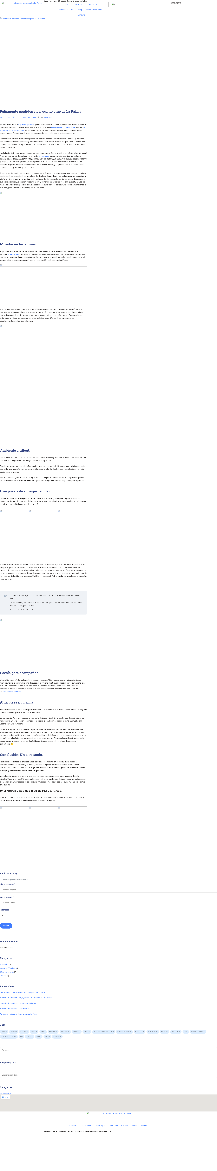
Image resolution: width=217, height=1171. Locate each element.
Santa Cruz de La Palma (8, 1036)
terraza (39, 1036)
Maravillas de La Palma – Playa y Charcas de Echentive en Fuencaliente (26, 998)
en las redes (44, 156)
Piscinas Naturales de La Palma (104, 1031)
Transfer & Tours (66, 9)
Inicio (67, 4)
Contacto (81, 15)
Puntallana (164, 1031)
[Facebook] (47, 1115)
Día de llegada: (7, 884)
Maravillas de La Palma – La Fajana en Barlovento (18, 1003)
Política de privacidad (119, 1125)
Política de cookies (140, 1125)
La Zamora (76, 1031)
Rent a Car (93, 4)
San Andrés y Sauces (198, 1031)
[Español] (113, 4)
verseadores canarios (12, 691)
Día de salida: (7, 897)
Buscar (213, 1075)
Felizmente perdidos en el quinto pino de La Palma (40, 111)
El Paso (43, 1031)
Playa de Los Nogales (124, 1031)
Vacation (3, 976)
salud (186, 1031)
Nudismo (87, 1031)
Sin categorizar (5, 1093)
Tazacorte (29, 1036)
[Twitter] (53, 1115)
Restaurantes (176, 1031)
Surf (21, 1036)
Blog (80, 9)
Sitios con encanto (29, 117)
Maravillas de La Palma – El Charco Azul (14, 1009)
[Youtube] (65, 1115)
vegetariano (57, 1036)
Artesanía (14, 1031)
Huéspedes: (4, 910)
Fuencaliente (53, 1031)
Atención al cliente (94, 9)
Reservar (78, 4)
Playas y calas (139, 1031)
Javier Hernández (50, 117)
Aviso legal (100, 1125)
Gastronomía (65, 1031)
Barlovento (24, 1031)
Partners (73, 1125)
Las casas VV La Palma (8, 968)
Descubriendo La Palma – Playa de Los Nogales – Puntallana (22, 992)
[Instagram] (59, 1115)
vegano (47, 1036)
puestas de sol (153, 1031)
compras (34, 1031)
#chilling (4, 1031)
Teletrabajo (86, 1125)
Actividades (4, 964)
